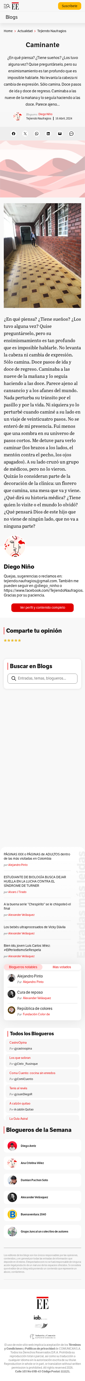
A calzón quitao (19, 1103)
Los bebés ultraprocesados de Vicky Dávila (35, 927)
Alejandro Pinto (18, 865)
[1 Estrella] (5, 640)
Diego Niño (45, 114)
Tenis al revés (18, 1088)
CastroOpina (18, 1043)
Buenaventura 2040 (33, 1214)
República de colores (34, 1008)
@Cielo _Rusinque (26, 1063)
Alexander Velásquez (21, 915)
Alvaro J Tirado (17, 892)
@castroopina (23, 1048)
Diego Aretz (28, 1146)
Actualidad (25, 31)
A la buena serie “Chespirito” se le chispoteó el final (37, 906)
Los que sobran (19, 1058)
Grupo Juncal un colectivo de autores (44, 1231)
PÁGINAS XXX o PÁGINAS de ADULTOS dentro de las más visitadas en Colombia (37, 856)
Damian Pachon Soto (34, 1180)
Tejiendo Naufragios (38, 118)
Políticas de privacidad (40, 1348)
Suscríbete (69, 6)
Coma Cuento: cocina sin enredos (32, 1073)
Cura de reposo (30, 992)
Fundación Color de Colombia (36, 1014)
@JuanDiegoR (23, 1094)
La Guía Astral (18, 1119)
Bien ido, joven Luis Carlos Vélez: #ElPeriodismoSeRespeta (27, 948)
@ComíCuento (23, 1079)
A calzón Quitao (24, 1109)
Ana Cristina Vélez (32, 1163)
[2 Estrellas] (8, 640)
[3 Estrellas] (12, 640)
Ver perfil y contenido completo (42, 608)
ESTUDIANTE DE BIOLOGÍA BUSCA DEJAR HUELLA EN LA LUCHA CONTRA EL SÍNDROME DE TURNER (35, 881)
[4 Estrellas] (15, 640)
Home (8, 31)
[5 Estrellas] (19, 640)
